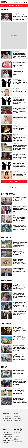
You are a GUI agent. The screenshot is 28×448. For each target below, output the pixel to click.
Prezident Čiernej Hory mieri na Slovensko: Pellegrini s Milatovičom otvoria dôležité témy (20, 209)
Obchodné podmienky (18, 420)
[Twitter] (21, 429)
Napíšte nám (5, 424)
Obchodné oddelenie (7, 436)
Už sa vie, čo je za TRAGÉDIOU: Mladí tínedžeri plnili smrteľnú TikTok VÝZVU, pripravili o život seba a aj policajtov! (20, 243)
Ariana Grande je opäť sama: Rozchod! (19, 118)
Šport (4, 367)
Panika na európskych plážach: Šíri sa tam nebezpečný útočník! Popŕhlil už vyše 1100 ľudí (19, 261)
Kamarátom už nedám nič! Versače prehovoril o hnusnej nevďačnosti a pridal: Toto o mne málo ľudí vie (20, 305)
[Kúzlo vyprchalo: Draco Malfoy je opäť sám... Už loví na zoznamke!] (6, 92)
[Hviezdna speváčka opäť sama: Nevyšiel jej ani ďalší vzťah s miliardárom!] (6, 175)
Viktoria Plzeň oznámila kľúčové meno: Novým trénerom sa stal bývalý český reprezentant (18, 391)
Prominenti (19, 5)
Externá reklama (17, 418)
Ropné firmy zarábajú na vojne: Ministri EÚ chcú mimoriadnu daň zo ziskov (19, 270)
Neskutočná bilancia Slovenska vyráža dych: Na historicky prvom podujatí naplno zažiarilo (19, 382)
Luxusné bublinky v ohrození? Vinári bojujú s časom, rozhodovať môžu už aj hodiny (19, 329)
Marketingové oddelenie (8, 440)
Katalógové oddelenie (8, 438)
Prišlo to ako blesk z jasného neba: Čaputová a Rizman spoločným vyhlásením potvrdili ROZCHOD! (20, 138)
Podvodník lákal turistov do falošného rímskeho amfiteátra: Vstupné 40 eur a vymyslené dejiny (20, 252)
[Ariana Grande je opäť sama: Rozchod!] (6, 119)
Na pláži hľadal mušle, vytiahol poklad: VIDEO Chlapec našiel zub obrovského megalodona (19, 357)
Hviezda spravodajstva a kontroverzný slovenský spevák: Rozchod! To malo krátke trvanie (19, 101)
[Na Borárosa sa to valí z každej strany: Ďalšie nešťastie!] (6, 74)
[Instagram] (18, 429)
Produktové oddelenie (8, 434)
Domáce (3, 5)
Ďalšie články (14, 181)
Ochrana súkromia (7, 418)
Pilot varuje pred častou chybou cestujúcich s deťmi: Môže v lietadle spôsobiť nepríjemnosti (19, 348)
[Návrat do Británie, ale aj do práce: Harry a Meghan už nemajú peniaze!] (6, 315)
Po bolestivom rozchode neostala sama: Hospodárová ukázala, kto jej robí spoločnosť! (20, 64)
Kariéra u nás (5, 422)
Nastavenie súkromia (7, 420)
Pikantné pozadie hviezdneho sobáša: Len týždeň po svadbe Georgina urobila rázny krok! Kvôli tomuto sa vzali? (19, 287)
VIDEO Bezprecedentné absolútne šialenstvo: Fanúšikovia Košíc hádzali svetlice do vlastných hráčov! (20, 400)
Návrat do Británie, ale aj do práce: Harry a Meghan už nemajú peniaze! (19, 313)
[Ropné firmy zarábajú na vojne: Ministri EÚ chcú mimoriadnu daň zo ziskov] (6, 272)
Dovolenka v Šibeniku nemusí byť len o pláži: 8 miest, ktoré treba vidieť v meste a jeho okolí (19, 339)
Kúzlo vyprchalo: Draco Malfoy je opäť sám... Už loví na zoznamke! (19, 91)
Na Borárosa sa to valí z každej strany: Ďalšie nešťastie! (18, 73)
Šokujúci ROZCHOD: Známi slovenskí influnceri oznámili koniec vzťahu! (20, 82)
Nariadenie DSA (6, 426)
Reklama (16, 413)
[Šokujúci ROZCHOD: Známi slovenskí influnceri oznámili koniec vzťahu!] (6, 83)
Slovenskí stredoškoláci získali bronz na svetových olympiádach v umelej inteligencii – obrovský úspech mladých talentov (19, 228)
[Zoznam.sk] (17, 439)
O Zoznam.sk (6, 413)
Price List (16, 424)
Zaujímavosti (7, 324)
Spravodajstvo (6, 432)
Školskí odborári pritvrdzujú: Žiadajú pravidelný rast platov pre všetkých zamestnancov (20, 200)
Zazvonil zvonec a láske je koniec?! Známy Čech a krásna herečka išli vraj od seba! (19, 166)
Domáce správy (8, 194)
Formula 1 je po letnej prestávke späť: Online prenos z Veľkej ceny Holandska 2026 (18, 373)
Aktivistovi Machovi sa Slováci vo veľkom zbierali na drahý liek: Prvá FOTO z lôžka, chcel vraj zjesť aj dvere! (19, 219)
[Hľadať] (23, 5)
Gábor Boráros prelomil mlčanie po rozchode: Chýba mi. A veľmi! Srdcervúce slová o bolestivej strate (20, 17)
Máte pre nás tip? (6, 442)
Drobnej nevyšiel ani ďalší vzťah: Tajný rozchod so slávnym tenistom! (19, 128)
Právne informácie (7, 416)
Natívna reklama (17, 426)
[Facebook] (15, 429)
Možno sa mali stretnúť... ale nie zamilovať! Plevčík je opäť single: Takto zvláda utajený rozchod (20, 147)
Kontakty (5, 429)
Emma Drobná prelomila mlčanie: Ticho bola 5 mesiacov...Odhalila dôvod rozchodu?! (19, 111)
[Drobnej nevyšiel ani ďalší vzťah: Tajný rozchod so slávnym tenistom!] (6, 129)
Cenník (15, 422)
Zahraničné (10, 5)
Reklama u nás (17, 416)
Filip (19, 2)
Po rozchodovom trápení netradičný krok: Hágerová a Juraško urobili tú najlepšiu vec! (19, 55)
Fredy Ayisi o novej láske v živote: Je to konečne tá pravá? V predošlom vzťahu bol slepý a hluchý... (19, 157)
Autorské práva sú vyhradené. (17, 435)
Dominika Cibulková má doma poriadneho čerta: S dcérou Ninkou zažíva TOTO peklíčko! (19, 295)
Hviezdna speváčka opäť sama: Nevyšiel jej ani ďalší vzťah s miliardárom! (19, 174)
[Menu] (26, 5)
